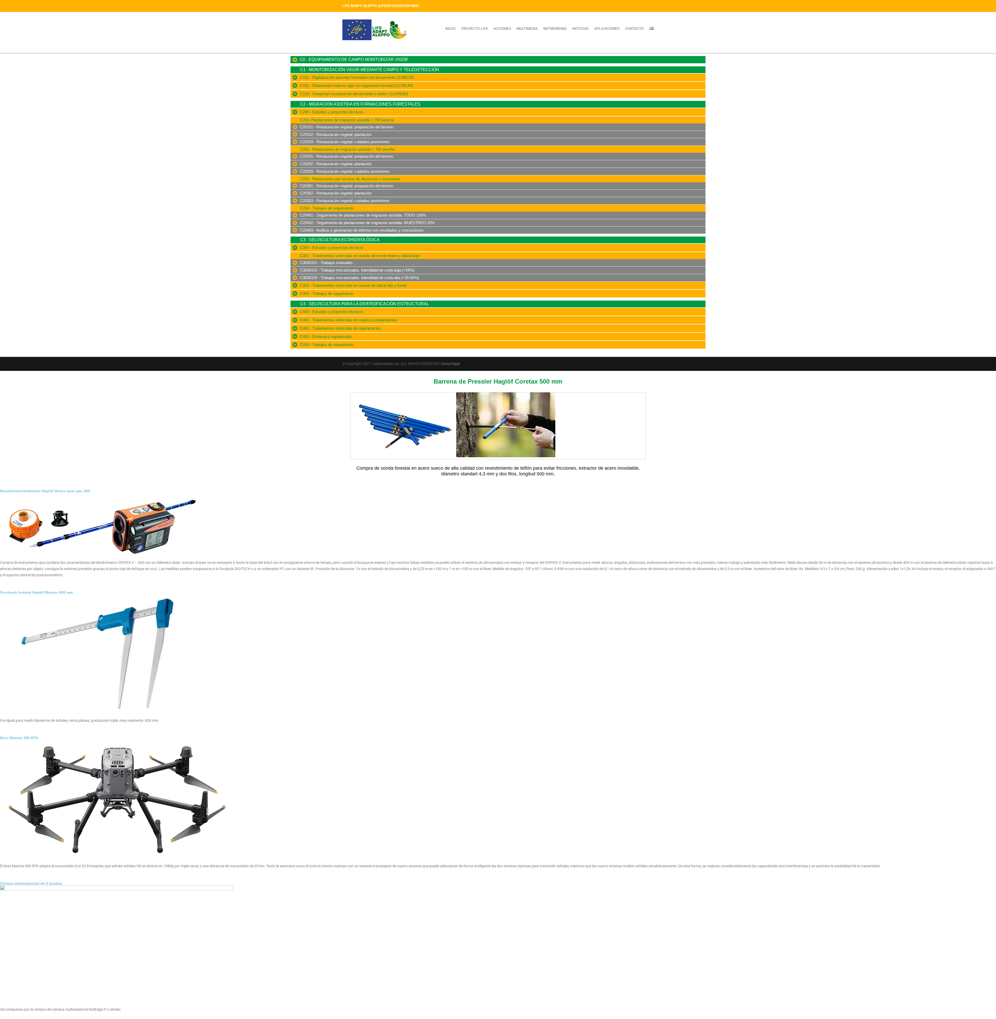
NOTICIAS (580, 29)
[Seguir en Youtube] (639, 6)
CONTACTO (634, 29)
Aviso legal (451, 364)
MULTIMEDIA (527, 29)
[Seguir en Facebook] (618, 6)
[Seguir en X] (629, 6)
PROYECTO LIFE (474, 29)
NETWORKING (555, 29)
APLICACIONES (606, 29)
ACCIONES (502, 29)
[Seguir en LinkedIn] (649, 6)
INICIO (450, 29)
